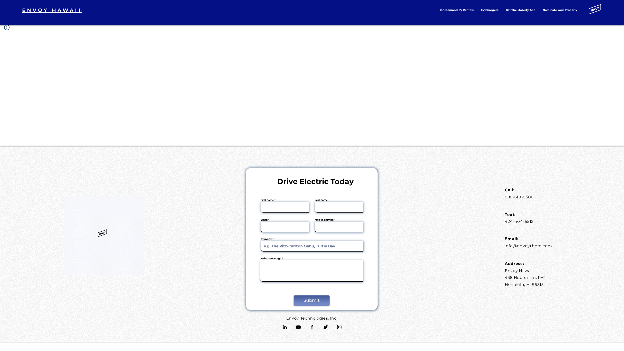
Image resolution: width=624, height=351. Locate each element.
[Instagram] (339, 327)
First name (267, 200)
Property (266, 239)
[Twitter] (326, 327)
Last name (321, 200)
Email (264, 220)
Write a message (270, 258)
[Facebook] (312, 327)
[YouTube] (298, 327)
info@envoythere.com (528, 246)
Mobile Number (324, 220)
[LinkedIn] (285, 327)
